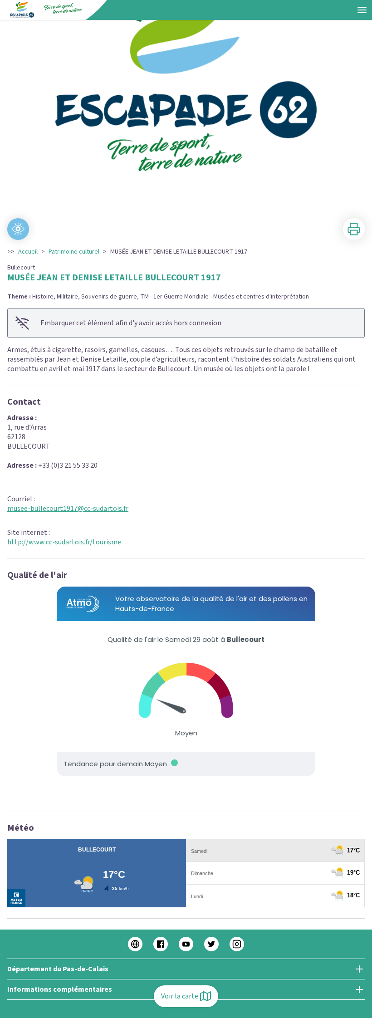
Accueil (28, 251)
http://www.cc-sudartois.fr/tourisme (64, 542)
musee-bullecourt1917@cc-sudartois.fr (67, 509)
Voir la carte (179, 996)
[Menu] (362, 10)
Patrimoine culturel (74, 251)
